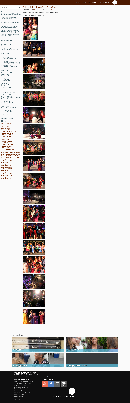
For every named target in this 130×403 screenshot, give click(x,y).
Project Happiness (19, 394)
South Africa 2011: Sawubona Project (11, 151)
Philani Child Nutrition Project (22, 392)
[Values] (29, 2)
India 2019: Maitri (5, 139)
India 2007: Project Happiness (9, 131)
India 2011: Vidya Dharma (7, 133)
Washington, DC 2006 (6, 159)
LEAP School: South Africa (21, 387)
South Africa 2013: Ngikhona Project (10, 152)
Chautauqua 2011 (5, 125)
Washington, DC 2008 (6, 160)
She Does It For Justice (74, 349)
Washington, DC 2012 (6, 164)
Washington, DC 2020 (6, 170)
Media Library (104, 2)
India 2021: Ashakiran (6, 141)
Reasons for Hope (18, 349)
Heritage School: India (20, 385)
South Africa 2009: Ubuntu (8, 149)
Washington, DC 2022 (6, 172)
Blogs (94, 2)
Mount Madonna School (20, 389)
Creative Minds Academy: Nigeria (23, 383)
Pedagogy (86, 2)
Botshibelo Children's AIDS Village (23, 381)
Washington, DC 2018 (6, 168)
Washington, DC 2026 (6, 178)
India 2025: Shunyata (6, 146)
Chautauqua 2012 (5, 126)
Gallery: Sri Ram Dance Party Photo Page (39, 7)
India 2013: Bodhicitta (7, 134)
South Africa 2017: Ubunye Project (10, 155)
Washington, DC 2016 (6, 167)
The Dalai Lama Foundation (21, 398)
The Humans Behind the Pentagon (77, 365)
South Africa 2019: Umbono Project (10, 157)
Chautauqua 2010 (5, 123)
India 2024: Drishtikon (7, 144)
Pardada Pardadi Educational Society (24, 390)
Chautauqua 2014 (5, 129)
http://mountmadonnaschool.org (44, 376)
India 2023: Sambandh (6, 142)
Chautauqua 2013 (5, 128)
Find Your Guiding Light (20, 365)
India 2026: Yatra (5, 147)
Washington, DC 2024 (6, 175)
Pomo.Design (72, 399)
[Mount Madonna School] (114, 2)
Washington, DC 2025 (6, 177)
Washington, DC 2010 (6, 162)
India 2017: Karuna (6, 138)
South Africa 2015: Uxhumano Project (11, 154)
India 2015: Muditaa (6, 136)
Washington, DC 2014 (6, 165)
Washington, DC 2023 (6, 173)
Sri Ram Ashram (18, 396)
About (78, 2)
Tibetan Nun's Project (20, 399)
